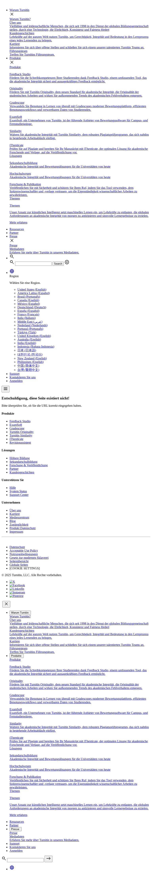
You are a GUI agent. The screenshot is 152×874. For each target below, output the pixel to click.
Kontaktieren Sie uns (23, 377)
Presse (13, 236)
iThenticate (16, 439)
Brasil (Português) (28, 296)
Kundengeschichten (22, 472)
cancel (67, 262)
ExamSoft (16, 424)
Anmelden (16, 380)
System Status (18, 491)
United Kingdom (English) (34, 336)
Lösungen (16, 156)
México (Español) (28, 303)
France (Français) (28, 314)
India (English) (26, 343)
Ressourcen (17, 229)
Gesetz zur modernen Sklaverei (29, 557)
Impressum (16, 531)
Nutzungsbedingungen (24, 554)
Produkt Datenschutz (23, 528)
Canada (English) (28, 300)
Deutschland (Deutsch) (31, 307)
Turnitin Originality (22, 432)
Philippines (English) (30, 362)
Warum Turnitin (19, 10)
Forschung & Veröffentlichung (29, 465)
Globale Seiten (19, 564)
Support (14, 373)
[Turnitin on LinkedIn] (17, 588)
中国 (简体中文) (28, 365)
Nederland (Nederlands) (32, 325)
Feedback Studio (20, 421)
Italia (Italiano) (26, 318)
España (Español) (28, 310)
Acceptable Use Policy (24, 550)
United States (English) (31, 289)
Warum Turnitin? (20, 19)
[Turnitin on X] (12, 581)
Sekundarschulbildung (23, 461)
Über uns (15, 510)
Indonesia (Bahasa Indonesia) (35, 346)
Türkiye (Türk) (26, 332)
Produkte (15, 58)
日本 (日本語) (26, 350)
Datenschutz (17, 547)
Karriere (15, 514)
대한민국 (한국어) (29, 354)
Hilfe (13, 487)
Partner (14, 232)
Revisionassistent (20, 442)
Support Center (19, 494)
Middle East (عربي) (29, 321)
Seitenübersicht (19, 561)
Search (58, 263)
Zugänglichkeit (19, 524)
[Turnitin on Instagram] (17, 592)
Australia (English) (29, 339)
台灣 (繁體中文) (28, 369)
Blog (13, 521)
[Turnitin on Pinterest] (16, 596)
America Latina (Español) (33, 293)
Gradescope (17, 428)
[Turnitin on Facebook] (17, 585)
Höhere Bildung (20, 458)
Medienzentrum (19, 517)
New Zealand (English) (32, 358)
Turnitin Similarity (21, 435)
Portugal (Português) (30, 328)
